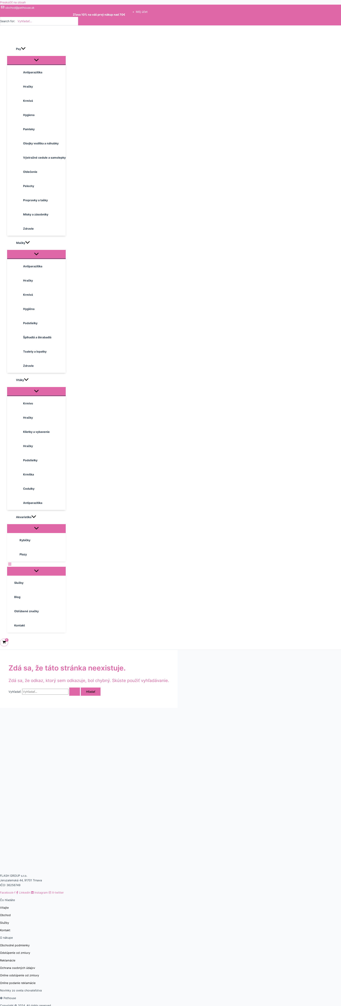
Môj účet (142, 11)
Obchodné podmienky (15, 945)
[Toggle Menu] (36, 60)
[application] (23, 49)
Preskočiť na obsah (13, 2)
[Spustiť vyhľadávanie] (74, 692)
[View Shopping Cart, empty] (4, 643)
